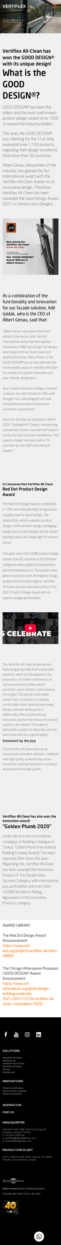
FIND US (8, 1112)
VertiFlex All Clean (12, 1057)
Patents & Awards (12, 1094)
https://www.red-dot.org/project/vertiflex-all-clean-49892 (30, 950)
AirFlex (6, 1069)
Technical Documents (14, 1091)
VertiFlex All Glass (12, 1066)
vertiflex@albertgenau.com (20, 1138)
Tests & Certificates (13, 1088)
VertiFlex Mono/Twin (14, 1063)
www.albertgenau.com (18, 1141)
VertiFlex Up (9, 1060)
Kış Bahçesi (9, 1072)
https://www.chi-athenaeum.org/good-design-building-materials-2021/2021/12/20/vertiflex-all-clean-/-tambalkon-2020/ (28, 993)
